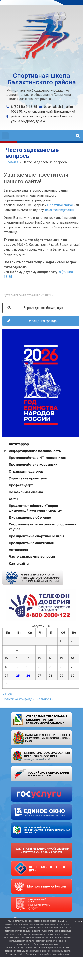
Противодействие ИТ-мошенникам (37, 458)
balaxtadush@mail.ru (59, 210)
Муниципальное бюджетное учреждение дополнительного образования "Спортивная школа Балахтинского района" (39, 95)
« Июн (7, 694)
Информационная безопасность (35, 451)
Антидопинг (18, 550)
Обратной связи (60, 205)
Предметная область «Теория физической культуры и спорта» (35, 508)
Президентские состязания (31, 543)
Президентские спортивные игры (36, 536)
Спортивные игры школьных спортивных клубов (42, 526)
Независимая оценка (26, 492)
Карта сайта (19, 563)
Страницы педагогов (26, 471)
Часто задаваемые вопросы (32, 556)
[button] (5, 135)
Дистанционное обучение (30, 517)
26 (28, 675)
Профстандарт (21, 485)
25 (18, 675)
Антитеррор (19, 444)
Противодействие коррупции (33, 464)
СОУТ (13, 499)
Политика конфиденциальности (27, 699)
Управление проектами (28, 478)
